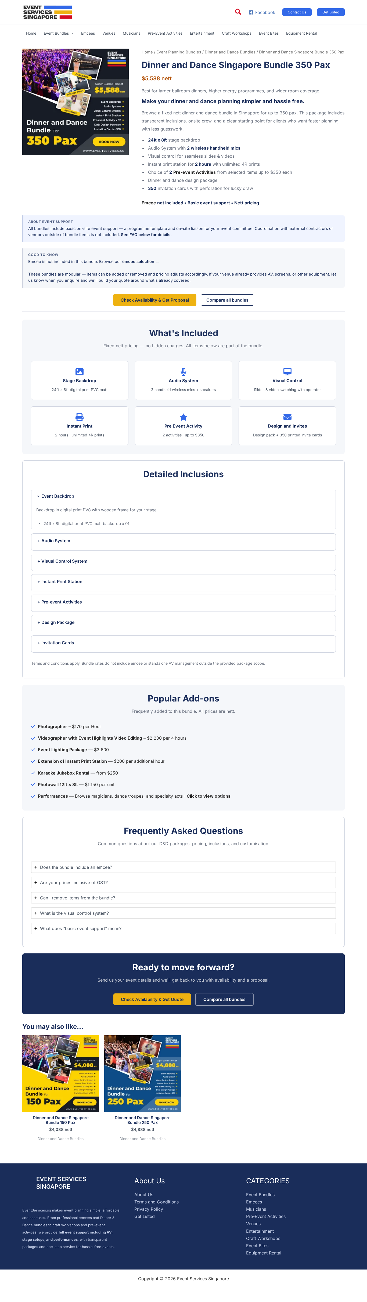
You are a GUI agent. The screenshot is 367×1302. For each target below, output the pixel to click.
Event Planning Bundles (178, 52)
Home (147, 52)
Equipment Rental (263, 1253)
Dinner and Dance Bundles (230, 52)
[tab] (183, 867)
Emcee (149, 202)
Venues (253, 1223)
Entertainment (260, 1231)
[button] (238, 12)
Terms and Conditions (156, 1202)
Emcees (254, 1202)
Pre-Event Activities (266, 1216)
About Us (143, 1194)
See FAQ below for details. (146, 234)
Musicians (256, 1209)
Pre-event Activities (194, 172)
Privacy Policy (148, 1209)
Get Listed (144, 1216)
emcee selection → (140, 261)
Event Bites (257, 1245)
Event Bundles (260, 1194)
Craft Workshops (263, 1238)
